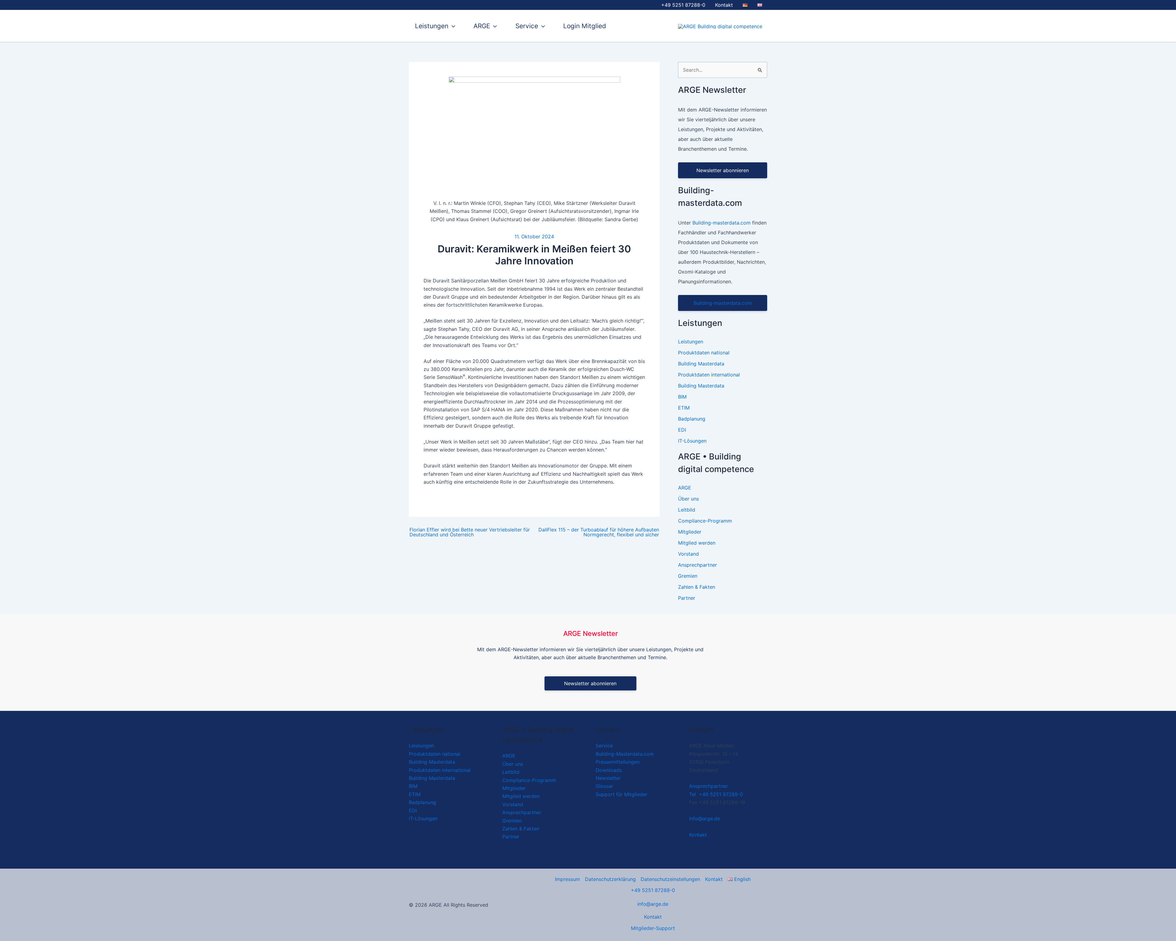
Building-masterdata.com (721, 223)
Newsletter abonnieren (722, 170)
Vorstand (688, 554)
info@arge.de (704, 818)
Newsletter (608, 778)
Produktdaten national (703, 353)
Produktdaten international (709, 375)
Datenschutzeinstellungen (670, 879)
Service (526, 26)
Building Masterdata (701, 364)
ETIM (684, 408)
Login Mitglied (584, 26)
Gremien (687, 576)
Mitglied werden (696, 543)
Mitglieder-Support (653, 928)
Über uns (688, 499)
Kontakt (724, 5)
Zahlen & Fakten (696, 587)
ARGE (481, 26)
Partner (686, 598)
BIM (682, 397)
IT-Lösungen (692, 441)
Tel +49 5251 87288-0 (716, 794)
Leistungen (431, 26)
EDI (682, 430)
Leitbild (686, 510)
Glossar (604, 786)
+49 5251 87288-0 (653, 890)
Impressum (567, 879)
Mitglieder (689, 532)
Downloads (609, 770)
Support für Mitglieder (621, 794)
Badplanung (691, 419)
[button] (451, 26)
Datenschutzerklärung (610, 879)
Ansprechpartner (697, 565)
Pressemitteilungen (617, 762)
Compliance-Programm (705, 521)
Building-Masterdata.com (625, 754)
